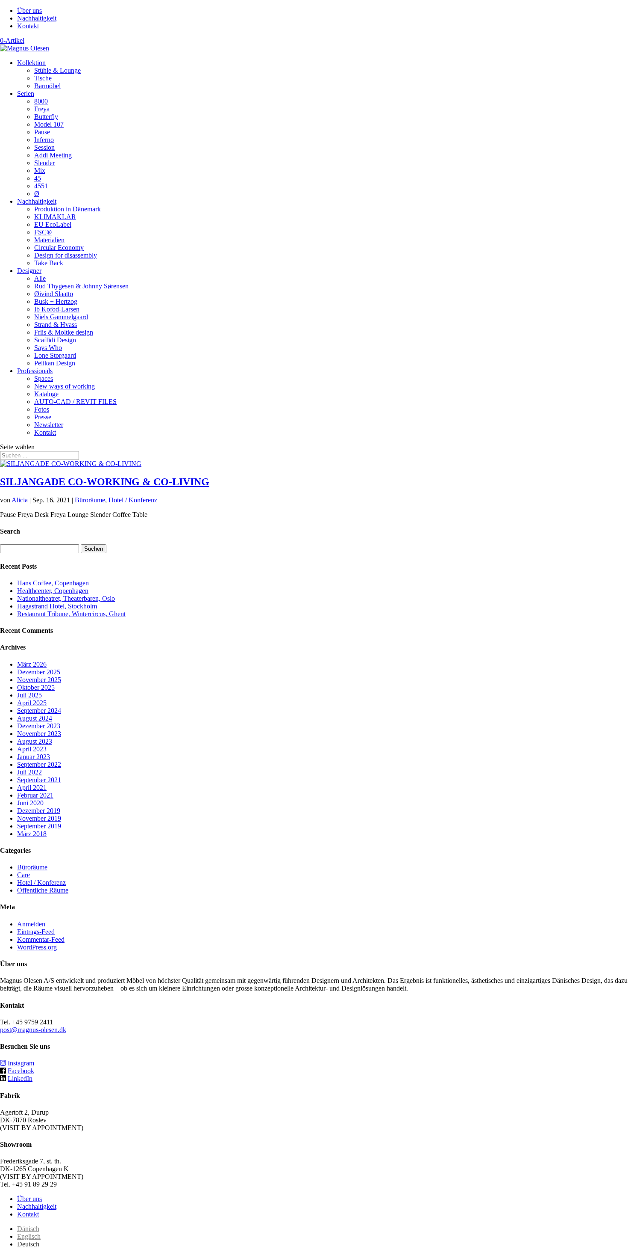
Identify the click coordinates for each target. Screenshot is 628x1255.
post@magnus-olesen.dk (33, 1029)
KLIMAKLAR (55, 216)
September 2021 (39, 779)
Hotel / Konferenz (133, 500)
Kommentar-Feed (41, 939)
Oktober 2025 (36, 687)
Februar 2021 (35, 795)
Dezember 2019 (38, 810)
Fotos (41, 409)
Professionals (35, 370)
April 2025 (32, 702)
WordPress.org (37, 947)
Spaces (43, 378)
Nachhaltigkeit (36, 18)
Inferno (44, 139)
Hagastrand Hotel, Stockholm (57, 606)
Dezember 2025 (38, 672)
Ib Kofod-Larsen (56, 309)
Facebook (21, 1070)
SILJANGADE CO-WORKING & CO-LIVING (104, 481)
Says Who (48, 347)
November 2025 (39, 679)
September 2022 (39, 764)
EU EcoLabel (52, 224)
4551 (41, 186)
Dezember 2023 (38, 726)
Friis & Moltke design (63, 332)
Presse (42, 417)
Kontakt (28, 26)
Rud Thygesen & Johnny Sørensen (81, 286)
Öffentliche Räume (42, 890)
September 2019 (39, 826)
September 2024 (39, 710)
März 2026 (32, 664)
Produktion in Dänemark (67, 209)
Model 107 (49, 124)
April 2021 (32, 787)
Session (44, 147)
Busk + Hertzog (55, 301)
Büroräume (90, 500)
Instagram (20, 1063)
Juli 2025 (29, 695)
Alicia (20, 500)
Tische (43, 78)
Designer (29, 270)
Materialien (49, 239)
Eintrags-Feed (36, 931)
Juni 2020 (30, 803)
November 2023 (39, 733)
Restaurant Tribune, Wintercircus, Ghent (71, 613)
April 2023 (32, 749)
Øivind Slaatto (53, 293)
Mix (39, 170)
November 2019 (39, 818)
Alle (40, 278)
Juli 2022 (29, 772)
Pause (42, 132)
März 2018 (32, 833)
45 (37, 178)
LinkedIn (20, 1078)
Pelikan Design (54, 363)
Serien (25, 93)
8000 (41, 101)
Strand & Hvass (55, 324)
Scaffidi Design (55, 340)
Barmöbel (47, 85)
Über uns (29, 10)
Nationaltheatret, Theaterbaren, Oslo (66, 598)
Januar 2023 (33, 756)
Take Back (48, 263)
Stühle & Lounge (57, 70)
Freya (42, 109)
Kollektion (31, 62)
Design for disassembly (65, 255)
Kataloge (46, 394)
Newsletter (48, 424)
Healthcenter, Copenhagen (52, 590)
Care (23, 874)
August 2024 (34, 718)
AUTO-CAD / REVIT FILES (75, 401)
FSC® (43, 232)
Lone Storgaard (55, 355)
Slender (44, 162)
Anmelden (31, 924)
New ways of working (64, 386)
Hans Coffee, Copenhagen (53, 583)
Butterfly (46, 116)
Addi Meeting (53, 155)
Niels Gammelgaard (61, 316)
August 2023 (34, 741)
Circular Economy (59, 247)
